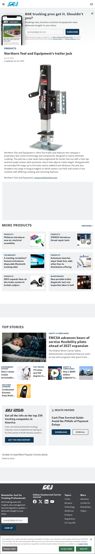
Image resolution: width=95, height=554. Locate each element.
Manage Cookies (10, 549)
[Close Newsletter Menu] (92, 13)
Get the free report (19, 440)
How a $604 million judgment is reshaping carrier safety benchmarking (70, 374)
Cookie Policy (83, 544)
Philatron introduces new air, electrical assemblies (14, 240)
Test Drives (38, 367)
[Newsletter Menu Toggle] (91, 4)
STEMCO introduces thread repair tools (60, 239)
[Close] (91, 539)
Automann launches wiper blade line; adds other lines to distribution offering (62, 262)
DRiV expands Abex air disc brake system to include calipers (15, 282)
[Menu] (3, 4)
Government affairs (7, 368)
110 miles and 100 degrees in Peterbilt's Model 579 (38, 373)
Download (61, 432)
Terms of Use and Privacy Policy (63, 37)
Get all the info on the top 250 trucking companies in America (24, 419)
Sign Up (9, 528)
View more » (87, 226)
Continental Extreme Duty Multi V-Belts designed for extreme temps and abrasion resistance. (8, 392)
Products (10, 48)
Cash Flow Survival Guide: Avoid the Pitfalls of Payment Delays (70, 421)
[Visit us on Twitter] (41, 501)
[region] (47, 544)
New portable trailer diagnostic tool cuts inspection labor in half (62, 282)
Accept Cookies (66, 549)
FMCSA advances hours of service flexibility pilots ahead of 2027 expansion (69, 342)
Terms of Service (70, 39)
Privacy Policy (57, 39)
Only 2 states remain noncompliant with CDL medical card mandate (8, 374)
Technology (10, 255)
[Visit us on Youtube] (52, 501)
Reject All (83, 549)
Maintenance (57, 276)
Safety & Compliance (59, 333)
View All (80, 432)
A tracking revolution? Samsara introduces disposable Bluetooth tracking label (15, 262)
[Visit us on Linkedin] (46, 501)
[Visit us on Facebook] (35, 501)
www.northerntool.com (46, 177)
